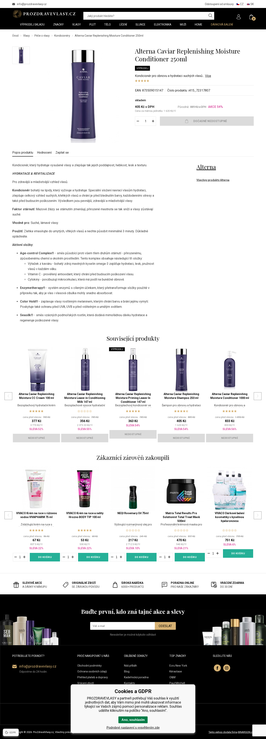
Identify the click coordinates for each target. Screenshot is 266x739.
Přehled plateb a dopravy (92, 677)
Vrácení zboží (85, 683)
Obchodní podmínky (89, 665)
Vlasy (26, 35)
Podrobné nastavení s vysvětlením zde (133, 727)
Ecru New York (178, 665)
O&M (172, 677)
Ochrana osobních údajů (92, 671)
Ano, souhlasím (133, 719)
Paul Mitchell (177, 683)
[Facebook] (217, 667)
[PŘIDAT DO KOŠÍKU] (207, 121)
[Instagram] (226, 667)
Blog (126, 671)
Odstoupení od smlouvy (219, 4)
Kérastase (175, 671)
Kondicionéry (62, 35)
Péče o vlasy (42, 35)
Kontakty (129, 683)
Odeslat (165, 626)
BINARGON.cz (246, 732)
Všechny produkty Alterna (212, 180)
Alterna (206, 167)
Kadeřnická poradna (136, 677)
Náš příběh (130, 665)
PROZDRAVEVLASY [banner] (44, 14)
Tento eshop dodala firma (223, 732)
